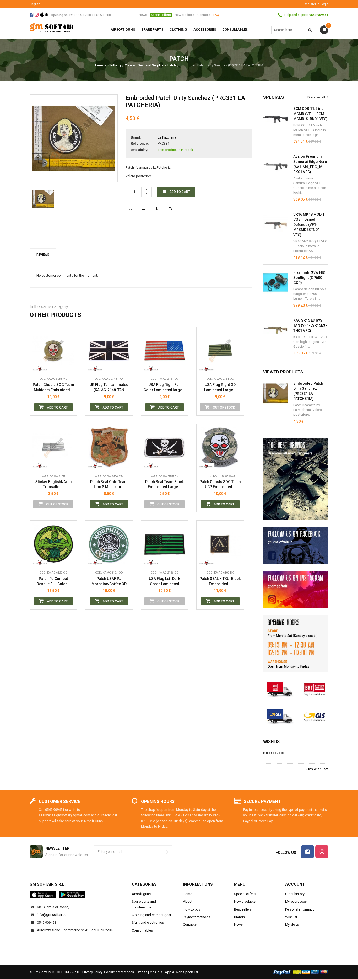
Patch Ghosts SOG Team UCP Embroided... (220, 484)
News (143, 15)
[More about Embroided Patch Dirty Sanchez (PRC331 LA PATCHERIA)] (275, 393)
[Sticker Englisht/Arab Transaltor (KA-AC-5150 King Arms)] (53, 447)
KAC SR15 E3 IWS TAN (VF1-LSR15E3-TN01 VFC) (310, 325)
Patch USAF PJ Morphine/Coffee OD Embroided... (109, 581)
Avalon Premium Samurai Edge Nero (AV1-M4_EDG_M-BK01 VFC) (310, 164)
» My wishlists (317, 769)
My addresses (296, 901)
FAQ (216, 15)
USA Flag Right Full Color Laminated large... (164, 387)
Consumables (142, 930)
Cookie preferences (119, 972)
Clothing (114, 65)
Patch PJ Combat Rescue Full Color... (53, 581)
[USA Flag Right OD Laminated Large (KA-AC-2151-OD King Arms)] (220, 351)
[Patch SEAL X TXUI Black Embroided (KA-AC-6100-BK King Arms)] (220, 544)
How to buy (191, 909)
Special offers (161, 15)
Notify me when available (236, 342)
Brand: (136, 137)
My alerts (292, 925)
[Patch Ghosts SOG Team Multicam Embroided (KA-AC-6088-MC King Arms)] (53, 351)
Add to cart (57, 407)
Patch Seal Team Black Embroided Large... (164, 484)
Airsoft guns (141, 894)
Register (310, 4)
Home (98, 65)
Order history (295, 894)
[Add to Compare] (144, 209)
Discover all (316, 97)
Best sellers (243, 909)
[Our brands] (295, 479)
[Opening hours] (295, 643)
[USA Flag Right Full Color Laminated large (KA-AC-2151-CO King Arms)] (165, 351)
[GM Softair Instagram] (295, 589)
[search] (310, 30)
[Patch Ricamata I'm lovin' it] (43, 199)
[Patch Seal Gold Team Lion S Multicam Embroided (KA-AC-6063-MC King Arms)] (109, 447)
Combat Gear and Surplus (144, 65)
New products (185, 15)
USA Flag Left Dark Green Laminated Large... (164, 581)
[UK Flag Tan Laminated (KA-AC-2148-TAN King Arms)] (109, 351)
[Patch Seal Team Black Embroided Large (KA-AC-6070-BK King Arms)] (165, 447)
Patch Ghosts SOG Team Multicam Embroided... (53, 387)
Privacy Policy (92, 972)
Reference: (140, 143)
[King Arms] (39, 366)
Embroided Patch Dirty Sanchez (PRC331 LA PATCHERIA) (308, 391)
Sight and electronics (148, 922)
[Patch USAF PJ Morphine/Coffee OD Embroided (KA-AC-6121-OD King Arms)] (109, 544)
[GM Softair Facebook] (295, 545)
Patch (171, 65)
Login (324, 4)
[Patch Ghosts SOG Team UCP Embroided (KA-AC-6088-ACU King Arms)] (220, 447)
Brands (239, 917)
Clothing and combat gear (151, 915)
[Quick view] (69, 342)
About (187, 901)
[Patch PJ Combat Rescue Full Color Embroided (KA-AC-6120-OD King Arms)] (53, 544)
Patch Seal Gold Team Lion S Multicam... (109, 484)
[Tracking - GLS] (295, 716)
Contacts (204, 15)
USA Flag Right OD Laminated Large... (220, 387)
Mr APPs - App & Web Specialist (174, 972)
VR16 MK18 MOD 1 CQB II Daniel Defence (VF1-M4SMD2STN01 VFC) (308, 224)
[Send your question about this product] (157, 209)
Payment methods (196, 917)
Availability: (139, 150)
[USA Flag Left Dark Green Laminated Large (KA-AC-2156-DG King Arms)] (165, 544)
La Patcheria (167, 137)
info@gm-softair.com (53, 915)
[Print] (170, 209)
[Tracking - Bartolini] (295, 689)
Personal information (301, 909)
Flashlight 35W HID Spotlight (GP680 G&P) (309, 277)
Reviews (42, 254)
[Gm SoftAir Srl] (52, 27)
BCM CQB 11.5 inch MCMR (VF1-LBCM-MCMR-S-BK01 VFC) (310, 114)
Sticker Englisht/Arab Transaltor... (53, 484)
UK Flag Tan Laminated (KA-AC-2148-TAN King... (109, 387)
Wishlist (273, 741)
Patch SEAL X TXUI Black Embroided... (220, 581)
